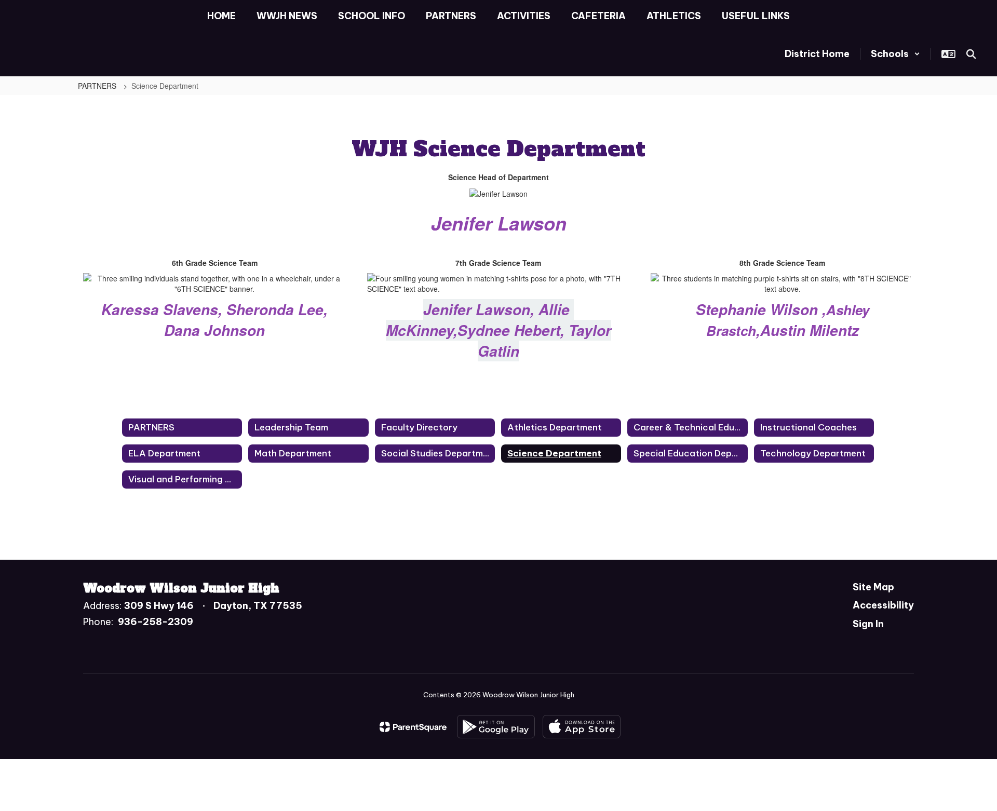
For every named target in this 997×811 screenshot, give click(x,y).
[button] (895, 54)
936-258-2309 (155, 622)
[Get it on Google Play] (496, 726)
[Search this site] (971, 54)
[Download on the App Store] (582, 726)
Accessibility (883, 605)
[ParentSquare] (413, 727)
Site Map (873, 587)
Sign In (868, 624)
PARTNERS (98, 85)
